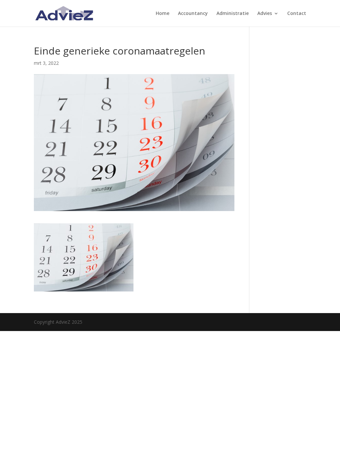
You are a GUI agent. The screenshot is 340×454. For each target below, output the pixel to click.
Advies (264, 13)
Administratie (232, 13)
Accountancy (193, 13)
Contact (296, 13)
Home (162, 13)
